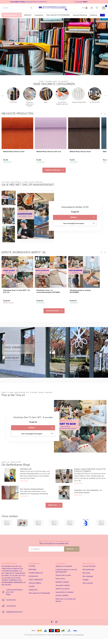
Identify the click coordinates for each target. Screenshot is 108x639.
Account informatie (89, 566)
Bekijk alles (52, 505)
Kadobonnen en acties (63, 575)
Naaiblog (93, 15)
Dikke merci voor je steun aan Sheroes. (66, 600)
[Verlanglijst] (97, 8)
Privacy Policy (60, 578)
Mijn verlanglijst (88, 576)
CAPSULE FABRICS (35, 583)
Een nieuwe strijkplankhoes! (31, 489)
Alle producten (88, 583)
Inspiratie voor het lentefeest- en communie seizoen (88, 491)
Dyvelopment (79, 635)
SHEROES (27, 15)
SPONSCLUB (26, 469)
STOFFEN (32, 566)
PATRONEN (32, 569)
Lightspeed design (67, 635)
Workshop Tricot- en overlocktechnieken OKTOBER (48, 291)
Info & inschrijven (52, 311)
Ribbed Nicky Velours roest (13, 152)
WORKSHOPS (33, 576)
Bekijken (73, 217)
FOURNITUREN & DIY (36, 573)
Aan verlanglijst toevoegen (73, 223)
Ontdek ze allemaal (52, 170)
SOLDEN (31, 586)
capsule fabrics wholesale (64, 592)
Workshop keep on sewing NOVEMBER (80, 291)
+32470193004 (11, 600)
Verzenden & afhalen (63, 585)
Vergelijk (85, 580)
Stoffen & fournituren (63, 589)
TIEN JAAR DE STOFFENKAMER (58, 15)
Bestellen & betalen (62, 582)
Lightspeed (58, 635)
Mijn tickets (86, 573)
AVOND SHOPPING (62, 595)
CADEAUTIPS (33, 590)
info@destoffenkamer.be (14, 612)
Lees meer (24, 480)
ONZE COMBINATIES (36, 580)
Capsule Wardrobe (80, 15)
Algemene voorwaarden (64, 566)
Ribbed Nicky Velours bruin (80, 152)
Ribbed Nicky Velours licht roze (48, 152)
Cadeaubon (38, 15)
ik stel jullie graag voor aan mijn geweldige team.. (66, 571)
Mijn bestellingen (88, 569)
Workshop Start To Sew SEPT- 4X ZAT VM (16, 291)
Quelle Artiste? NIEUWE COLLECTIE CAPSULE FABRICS (90, 470)
